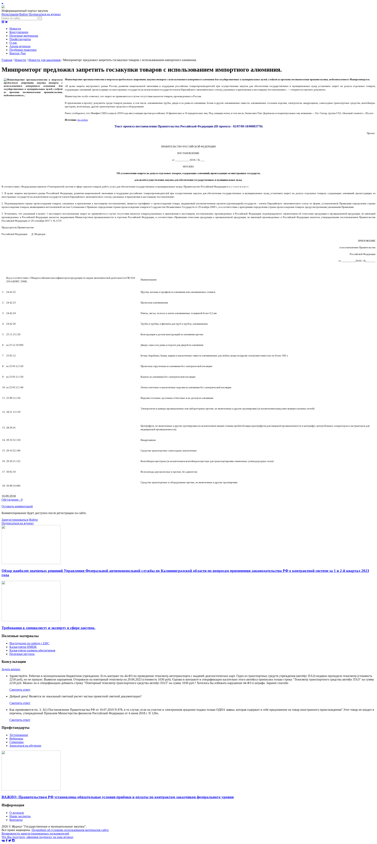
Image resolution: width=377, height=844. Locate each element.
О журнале (16, 812)
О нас (13, 42)
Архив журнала (19, 46)
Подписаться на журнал (45, 14)
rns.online (82, 119)
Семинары (16, 742)
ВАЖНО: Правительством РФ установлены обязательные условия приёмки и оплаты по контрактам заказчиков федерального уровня (118, 797)
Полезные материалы (23, 35)
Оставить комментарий (17, 506)
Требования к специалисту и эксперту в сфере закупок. (48, 628)
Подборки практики (23, 49)
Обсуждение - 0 (12, 499)
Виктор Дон (17, 53)
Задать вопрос (11, 669)
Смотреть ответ (19, 689)
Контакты (16, 819)
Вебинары (16, 738)
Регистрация (10, 14)
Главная (7, 60)
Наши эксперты (20, 816)
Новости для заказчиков (44, 60)
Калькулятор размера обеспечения (32, 650)
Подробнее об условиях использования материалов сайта (70, 830)
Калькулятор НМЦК (23, 647)
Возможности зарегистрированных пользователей (35, 833)
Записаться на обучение (25, 745)
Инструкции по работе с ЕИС (29, 643)
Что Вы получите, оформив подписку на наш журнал (37, 837)
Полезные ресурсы (22, 654)
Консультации (18, 32)
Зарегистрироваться (15, 519)
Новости (15, 28)
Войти (23, 14)
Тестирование (18, 735)
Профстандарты (20, 39)
